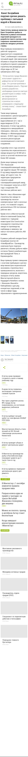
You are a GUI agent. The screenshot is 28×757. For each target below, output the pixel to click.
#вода (2, 355)
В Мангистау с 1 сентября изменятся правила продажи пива (13, 486)
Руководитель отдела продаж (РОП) (10, 594)
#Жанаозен (7, 355)
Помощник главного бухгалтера (10, 641)
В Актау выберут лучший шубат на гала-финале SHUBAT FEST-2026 (14, 418)
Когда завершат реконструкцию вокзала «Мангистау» (13, 523)
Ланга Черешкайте (9, 359)
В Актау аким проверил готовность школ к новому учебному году (12, 378)
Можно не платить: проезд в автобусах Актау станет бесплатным (14, 513)
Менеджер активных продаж (13, 572)
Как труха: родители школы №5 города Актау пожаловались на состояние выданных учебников (13, 404)
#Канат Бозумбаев (16, 355)
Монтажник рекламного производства (12, 549)
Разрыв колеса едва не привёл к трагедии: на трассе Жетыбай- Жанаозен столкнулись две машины (12, 498)
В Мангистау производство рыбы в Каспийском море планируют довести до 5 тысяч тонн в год (12, 457)
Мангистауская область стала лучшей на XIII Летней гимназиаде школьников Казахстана (14, 432)
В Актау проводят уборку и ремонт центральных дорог (13, 444)
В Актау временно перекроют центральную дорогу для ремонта (13, 471)
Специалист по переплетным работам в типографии (14, 617)
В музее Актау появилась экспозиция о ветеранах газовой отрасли (12, 391)
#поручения (24, 355)
